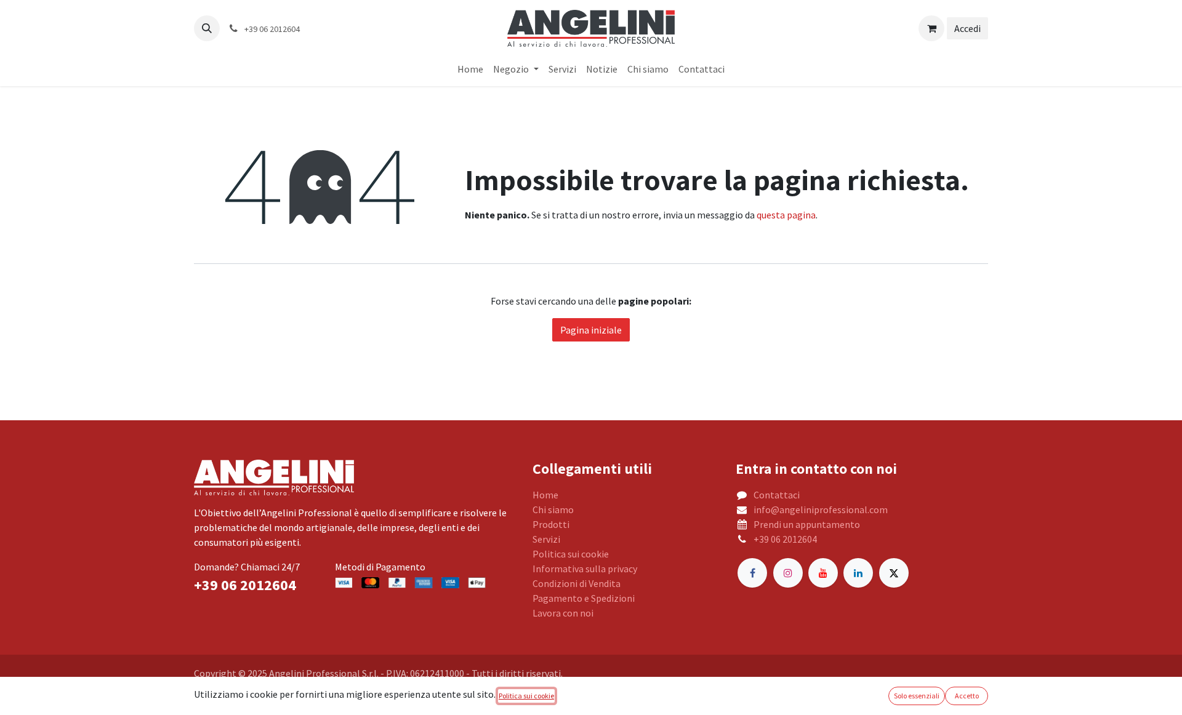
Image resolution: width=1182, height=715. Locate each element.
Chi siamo (553, 509)
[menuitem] (470, 69)
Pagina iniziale (591, 330)
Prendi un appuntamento (807, 524)
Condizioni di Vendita (577, 583)
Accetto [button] (967, 695)
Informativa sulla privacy (585, 568)
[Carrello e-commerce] (931, 28)
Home (545, 495)
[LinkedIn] (858, 573)
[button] (207, 28)
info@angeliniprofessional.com (821, 509)
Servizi (546, 539)
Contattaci (777, 495)
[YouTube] (823, 573)
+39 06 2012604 (785, 539)
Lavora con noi (563, 613)
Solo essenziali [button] (916, 695)
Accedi (967, 28)
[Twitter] (894, 573)
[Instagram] (788, 573)
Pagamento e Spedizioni (584, 598)
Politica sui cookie (571, 554)
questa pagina (786, 215)
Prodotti (551, 524)
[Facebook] (752, 573)
